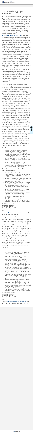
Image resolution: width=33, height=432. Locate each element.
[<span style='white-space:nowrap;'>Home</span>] (11, 1)
